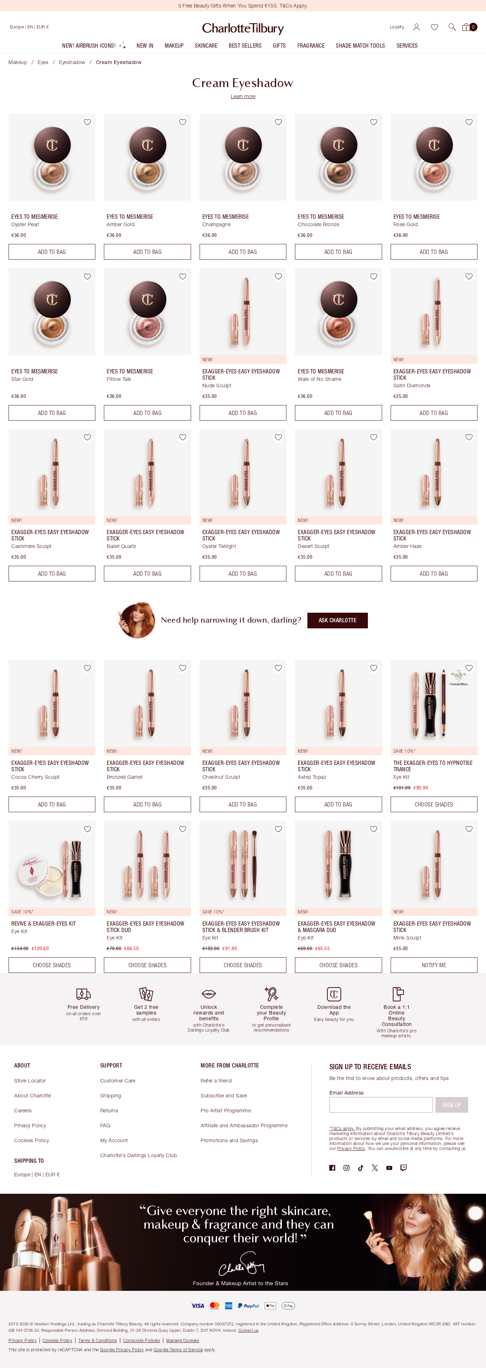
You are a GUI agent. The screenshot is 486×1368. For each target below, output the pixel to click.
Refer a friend (216, 1080)
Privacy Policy (30, 1125)
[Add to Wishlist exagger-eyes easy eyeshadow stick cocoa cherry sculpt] (87, 668)
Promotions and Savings (229, 1140)
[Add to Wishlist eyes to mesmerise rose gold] (469, 122)
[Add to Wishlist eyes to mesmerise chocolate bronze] (374, 122)
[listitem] (94, 47)
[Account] (416, 27)
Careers (23, 1110)
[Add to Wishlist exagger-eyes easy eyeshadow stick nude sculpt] (278, 276)
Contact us (248, 1330)
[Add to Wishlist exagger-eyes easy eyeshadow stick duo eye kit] (183, 829)
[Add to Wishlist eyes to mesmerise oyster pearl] (87, 122)
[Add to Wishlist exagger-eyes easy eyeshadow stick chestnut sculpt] (278, 668)
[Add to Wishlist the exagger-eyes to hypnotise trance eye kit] (469, 668)
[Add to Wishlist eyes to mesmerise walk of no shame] (374, 276)
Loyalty (397, 27)
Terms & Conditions (97, 1340)
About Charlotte (32, 1095)
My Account (114, 1140)
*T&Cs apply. (342, 1128)
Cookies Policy (31, 1140)
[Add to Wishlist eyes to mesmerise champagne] (278, 122)
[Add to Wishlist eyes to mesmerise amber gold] (183, 122)
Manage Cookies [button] (182, 1340)
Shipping (110, 1095)
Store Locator (30, 1080)
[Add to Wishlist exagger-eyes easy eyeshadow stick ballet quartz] (183, 437)
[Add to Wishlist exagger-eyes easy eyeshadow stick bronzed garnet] (183, 668)
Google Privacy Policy (122, 1349)
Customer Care (118, 1080)
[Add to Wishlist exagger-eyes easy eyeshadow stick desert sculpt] (374, 437)
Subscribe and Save (224, 1095)
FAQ (105, 1125)
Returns (109, 1110)
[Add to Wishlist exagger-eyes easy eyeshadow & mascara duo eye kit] (374, 829)
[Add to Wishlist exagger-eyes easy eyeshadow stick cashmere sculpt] (87, 437)
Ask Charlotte (338, 620)
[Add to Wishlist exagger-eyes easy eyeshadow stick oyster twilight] (278, 437)
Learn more (243, 96)
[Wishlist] (434, 27)
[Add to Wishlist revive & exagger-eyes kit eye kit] (87, 829)
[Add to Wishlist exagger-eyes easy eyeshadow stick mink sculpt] (469, 829)
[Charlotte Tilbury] (243, 27)
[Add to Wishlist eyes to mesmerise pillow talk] (183, 276)
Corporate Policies (141, 1340)
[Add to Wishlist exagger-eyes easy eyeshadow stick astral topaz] (374, 668)
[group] (86, 1009)
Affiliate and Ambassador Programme (244, 1125)
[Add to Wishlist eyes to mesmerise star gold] (87, 276)
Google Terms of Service (178, 1349)
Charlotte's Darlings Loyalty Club (138, 1155)
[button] (452, 27)
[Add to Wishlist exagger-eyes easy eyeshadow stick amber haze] (469, 437)
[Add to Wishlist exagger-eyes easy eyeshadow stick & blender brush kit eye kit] (278, 829)
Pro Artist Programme (226, 1110)
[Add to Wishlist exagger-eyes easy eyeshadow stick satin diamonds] (469, 276)
